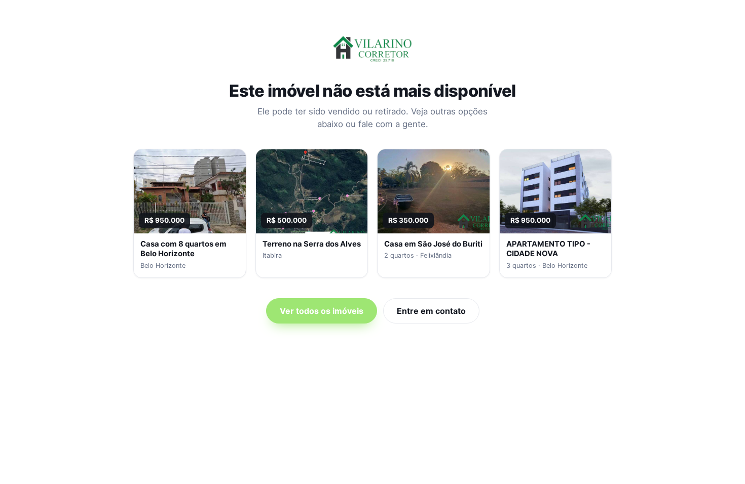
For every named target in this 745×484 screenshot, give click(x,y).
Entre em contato (431, 311)
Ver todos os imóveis (321, 311)
